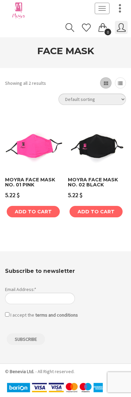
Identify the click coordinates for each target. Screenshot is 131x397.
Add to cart (33, 212)
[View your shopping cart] (103, 26)
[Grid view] (105, 82)
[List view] (120, 82)
